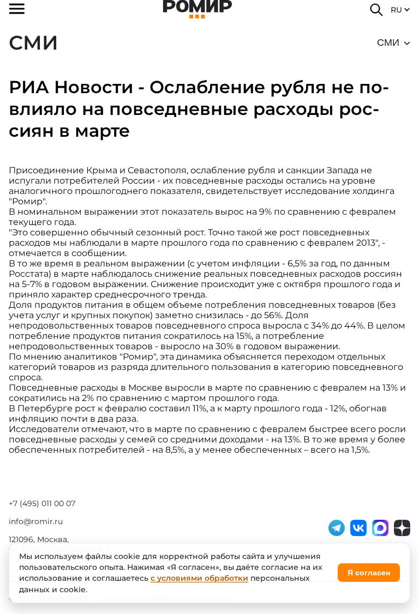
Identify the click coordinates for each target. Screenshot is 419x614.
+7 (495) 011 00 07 (42, 503)
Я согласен (369, 572)
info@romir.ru (36, 521)
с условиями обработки (199, 578)
